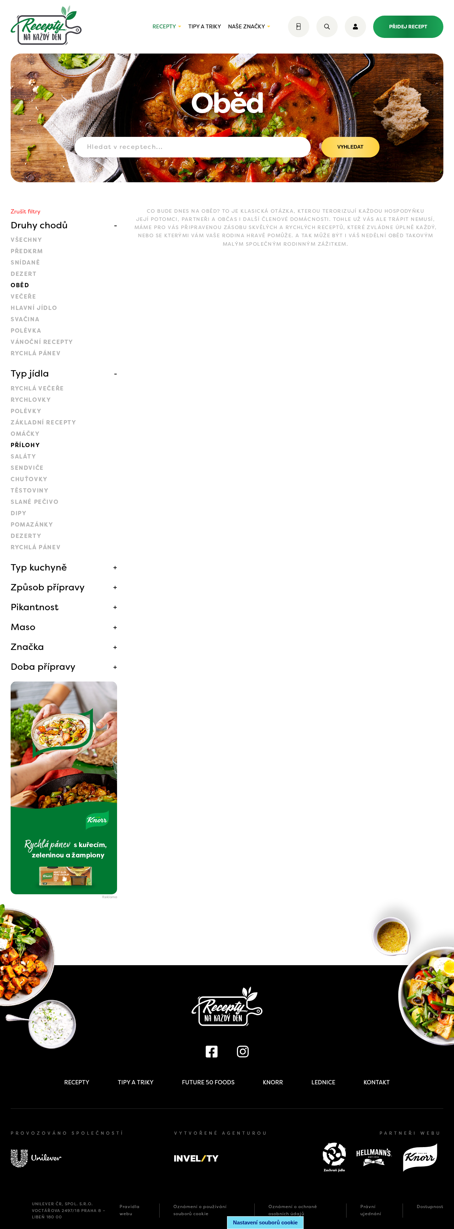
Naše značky (246, 26)
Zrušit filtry (25, 211)
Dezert (24, 274)
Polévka (26, 330)
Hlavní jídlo (34, 308)
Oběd (20, 285)
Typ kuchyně (39, 567)
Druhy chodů (39, 225)
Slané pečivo (35, 502)
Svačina (25, 319)
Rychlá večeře (37, 388)
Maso (23, 627)
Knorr (273, 1082)
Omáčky (25, 434)
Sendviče (27, 468)
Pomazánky (32, 524)
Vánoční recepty (42, 342)
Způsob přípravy (48, 587)
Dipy (19, 513)
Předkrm (27, 251)
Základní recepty (44, 422)
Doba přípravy (43, 667)
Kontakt (377, 1082)
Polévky (26, 411)
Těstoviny (30, 490)
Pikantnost (35, 607)
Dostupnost (430, 1206)
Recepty (164, 26)
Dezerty (26, 536)
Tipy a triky (204, 26)
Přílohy (25, 445)
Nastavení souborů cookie (265, 1222)
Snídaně (25, 262)
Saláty (24, 456)
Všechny (26, 240)
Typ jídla (30, 373)
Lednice (323, 1082)
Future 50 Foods (208, 1082)
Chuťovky (29, 479)
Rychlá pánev (36, 353)
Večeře (24, 296)
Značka (27, 647)
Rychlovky (31, 400)
